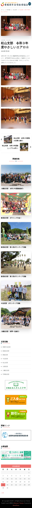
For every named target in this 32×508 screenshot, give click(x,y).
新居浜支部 (6, 351)
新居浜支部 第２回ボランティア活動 (13, 276)
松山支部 (8, 40)
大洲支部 (5, 366)
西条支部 (5, 355)
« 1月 (2, 493)
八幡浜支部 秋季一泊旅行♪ (10, 331)
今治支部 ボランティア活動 (10, 303)
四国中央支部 (7, 347)
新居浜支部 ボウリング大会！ (11, 218)
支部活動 (3, 40)
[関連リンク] (16, 431)
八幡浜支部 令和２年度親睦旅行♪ (12, 188)
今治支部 (5, 358)
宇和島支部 (6, 374)
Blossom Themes (19, 503)
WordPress (16, 505)
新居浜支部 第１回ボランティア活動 (13, 247)
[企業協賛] (16, 452)
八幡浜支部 (6, 370)
